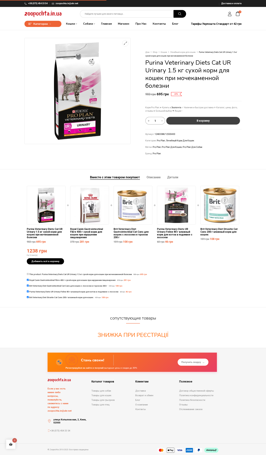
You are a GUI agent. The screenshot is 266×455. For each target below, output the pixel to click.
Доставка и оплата (231, 3)
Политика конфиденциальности (196, 395)
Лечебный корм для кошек (183, 52)
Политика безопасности (192, 400)
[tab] (115, 178)
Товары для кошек (101, 395)
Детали (172, 177)
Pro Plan (161, 140)
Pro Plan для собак (192, 147)
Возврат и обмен (144, 395)
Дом (147, 52)
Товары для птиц (100, 404)
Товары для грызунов (103, 400)
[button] (237, 13)
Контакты (140, 409)
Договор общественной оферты (196, 390)
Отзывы (183, 404)
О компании (141, 404)
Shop (155, 52)
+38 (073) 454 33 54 (38, 3)
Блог (137, 400)
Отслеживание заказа (190, 409)
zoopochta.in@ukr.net (67, 3)
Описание (154, 177)
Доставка (140, 390)
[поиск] (179, 14)
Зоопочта (176, 107)
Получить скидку (193, 362)
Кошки (164, 52)
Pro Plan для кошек (172, 147)
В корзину (203, 120)
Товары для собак (101, 390)
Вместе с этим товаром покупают (115, 177)
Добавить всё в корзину (45, 261)
